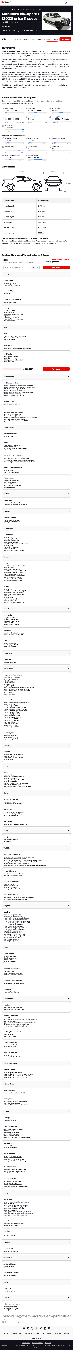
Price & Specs (34, 10)
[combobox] (16, 267)
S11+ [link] (40, 10)
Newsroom (17, 1333)
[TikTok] (36, 1328)
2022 (27, 10)
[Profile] (66, 3)
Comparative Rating (29, 39)
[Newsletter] (58, 3)
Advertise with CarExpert (32, 1333)
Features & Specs (52, 39)
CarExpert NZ (36, 1338)
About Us (7, 1333)
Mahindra (17, 10)
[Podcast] (49, 1328)
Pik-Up (23, 10)
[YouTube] (24, 1328)
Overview (18, 39)
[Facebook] (28, 1328)
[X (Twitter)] (41, 1328)
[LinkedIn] (45, 1328)
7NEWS (66, 1333)
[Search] (62, 3)
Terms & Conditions (37, 1342)
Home (4, 10)
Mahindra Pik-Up (15, 51)
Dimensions (41, 39)
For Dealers (47, 1333)
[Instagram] (32, 1328)
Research (10, 10)
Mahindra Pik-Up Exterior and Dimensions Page (22, 241)
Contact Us (57, 1333)
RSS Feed (48, 1342)
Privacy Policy (26, 1342)
